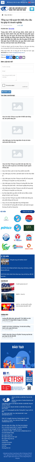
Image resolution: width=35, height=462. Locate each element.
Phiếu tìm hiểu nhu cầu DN (7, 55)
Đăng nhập (24, 2)
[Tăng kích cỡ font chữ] (22, 25)
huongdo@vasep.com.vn (18, 52)
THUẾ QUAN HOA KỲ (22, 284)
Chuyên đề (4, 281)
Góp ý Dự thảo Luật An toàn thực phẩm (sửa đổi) (15, 171)
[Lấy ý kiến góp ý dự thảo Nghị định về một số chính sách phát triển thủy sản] (17, 130)
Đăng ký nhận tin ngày (14, 2)
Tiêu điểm (6, 256)
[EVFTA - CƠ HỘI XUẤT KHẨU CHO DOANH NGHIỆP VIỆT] (7, 307)
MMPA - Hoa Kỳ (20, 294)
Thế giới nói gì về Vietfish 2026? (18, 260)
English (33, 2)
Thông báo (4, 315)
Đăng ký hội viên (27, 211)
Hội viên (3, 211)
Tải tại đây (11, 28)
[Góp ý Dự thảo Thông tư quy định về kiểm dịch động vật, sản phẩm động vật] (17, 105)
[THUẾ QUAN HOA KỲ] (7, 287)
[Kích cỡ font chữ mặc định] (20, 25)
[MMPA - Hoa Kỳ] (7, 297)
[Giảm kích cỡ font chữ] (18, 25)
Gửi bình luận (7, 91)
